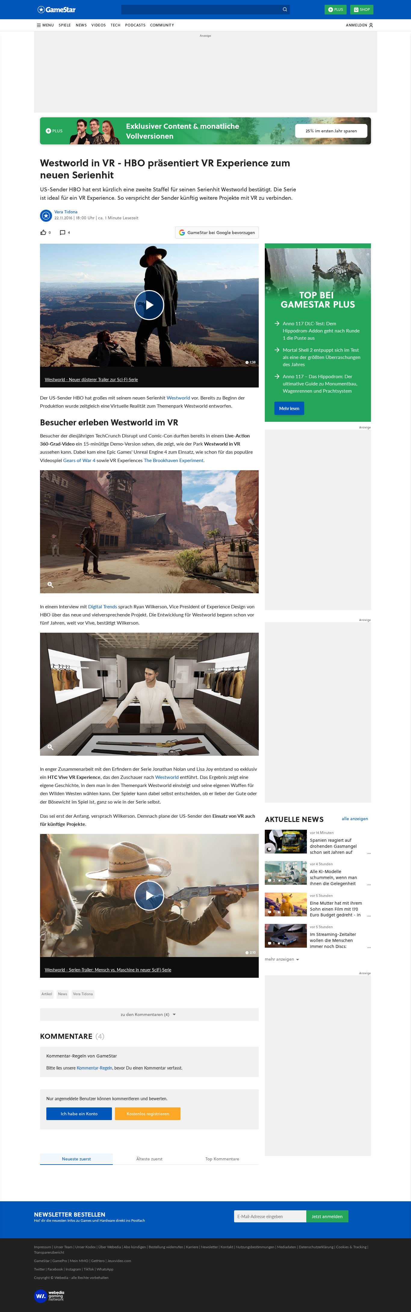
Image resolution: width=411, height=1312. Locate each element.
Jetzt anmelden (327, 1216)
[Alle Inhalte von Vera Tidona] (46, 216)
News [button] (81, 25)
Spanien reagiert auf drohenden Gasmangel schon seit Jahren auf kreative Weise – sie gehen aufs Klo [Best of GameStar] (337, 852)
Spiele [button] (65, 25)
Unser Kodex (85, 1246)
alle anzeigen (355, 819)
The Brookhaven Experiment (173, 460)
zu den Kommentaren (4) (145, 1014)
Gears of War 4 (79, 460)
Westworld (178, 397)
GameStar (42, 1260)
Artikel (47, 993)
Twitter (39, 1269)
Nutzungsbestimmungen (255, 1246)
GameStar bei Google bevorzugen (221, 233)
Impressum (42, 1246)
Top (222, 1159)
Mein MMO (79, 1260)
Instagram (73, 1269)
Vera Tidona (66, 212)
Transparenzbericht (49, 1252)
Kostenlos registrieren (148, 1114)
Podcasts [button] (135, 25)
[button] (45, 25)
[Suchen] (285, 9)
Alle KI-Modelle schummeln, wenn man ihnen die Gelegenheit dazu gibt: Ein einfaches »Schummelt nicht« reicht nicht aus (336, 886)
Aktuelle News (294, 819)
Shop (365, 9)
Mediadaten (286, 1246)
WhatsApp (105, 1269)
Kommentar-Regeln (94, 1068)
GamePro (59, 1260)
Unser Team (63, 1246)
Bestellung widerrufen (166, 1246)
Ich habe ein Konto (79, 1114)
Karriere (192, 1246)
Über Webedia (109, 1246)
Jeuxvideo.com (119, 1260)
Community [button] (162, 25)
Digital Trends (102, 606)
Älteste (149, 1159)
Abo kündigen (135, 1246)
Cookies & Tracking (351, 1246)
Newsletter (209, 1246)
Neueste (76, 1159)
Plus (338, 9)
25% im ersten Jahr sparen (331, 131)
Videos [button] (98, 25)
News (62, 993)
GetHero (98, 1260)
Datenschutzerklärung (316, 1246)
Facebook (55, 1269)
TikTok (89, 1269)
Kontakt (227, 1246)
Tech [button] (115, 25)
